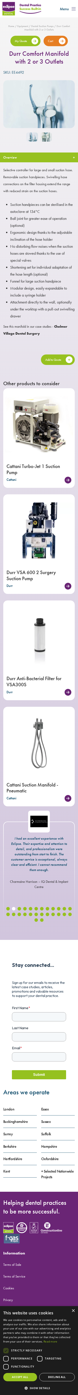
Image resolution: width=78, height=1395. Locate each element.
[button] (8, 908)
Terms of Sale (12, 1264)
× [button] (73, 1310)
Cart (51, 41)
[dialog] (39, 1350)
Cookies (8, 1288)
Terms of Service (14, 1276)
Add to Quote (53, 360)
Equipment (22, 26)
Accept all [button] (20, 1377)
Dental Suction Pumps (42, 26)
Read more (50, 1341)
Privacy (8, 1300)
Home (11, 26)
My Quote (21, 41)
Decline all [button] (57, 1377)
